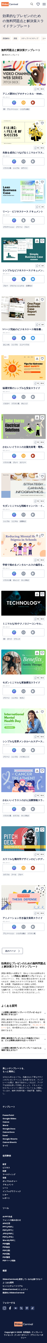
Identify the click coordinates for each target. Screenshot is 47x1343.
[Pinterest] (27, 1308)
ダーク (9, 639)
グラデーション (8, 227)
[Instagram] (4, 1308)
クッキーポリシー (21, 1335)
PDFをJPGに (8, 1237)
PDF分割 (6, 1250)
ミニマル (14, 521)
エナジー (23, 462)
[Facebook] (10, 1308)
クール (13, 874)
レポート (6, 1198)
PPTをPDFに (8, 1226)
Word (5, 1125)
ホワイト (24, 168)
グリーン (19, 227)
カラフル (16, 816)
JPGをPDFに (8, 1233)
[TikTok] (32, 1308)
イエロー (6, 403)
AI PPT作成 (7, 1216)
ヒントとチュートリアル (13, 1286)
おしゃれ (6, 344)
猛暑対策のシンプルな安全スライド (21, 388)
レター (5, 1194)
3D (4, 109)
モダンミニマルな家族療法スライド (21, 682)
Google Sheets (10, 1139)
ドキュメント (8, 1184)
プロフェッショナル (17, 286)
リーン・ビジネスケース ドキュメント (23, 211)
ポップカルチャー (10, 1181)
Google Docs (9, 1128)
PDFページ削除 (9, 1260)
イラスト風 (7, 168)
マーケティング (9, 1174)
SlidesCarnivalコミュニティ (15, 1289)
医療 (4, 1171)
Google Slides (9, 1118)
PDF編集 (6, 1243)
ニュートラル (24, 344)
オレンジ (24, 403)
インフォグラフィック (12, 1191)
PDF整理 (6, 1257)
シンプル (16, 168)
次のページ (10, 950)
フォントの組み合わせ (12, 1220)
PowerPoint (8, 1115)
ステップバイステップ (29, 38)
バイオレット (24, 757)
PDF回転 (6, 1254)
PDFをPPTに (8, 1230)
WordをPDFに (9, 1240)
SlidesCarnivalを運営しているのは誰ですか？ (23, 1279)
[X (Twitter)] (21, 1308)
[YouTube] (15, 1308)
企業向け (29, 286)
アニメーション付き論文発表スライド (23, 918)
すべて (5, 1145)
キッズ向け (25, 580)
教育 (4, 1164)
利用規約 (27, 1332)
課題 (15, 38)
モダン (22, 698)
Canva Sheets (10, 1142)
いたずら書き (25, 109)
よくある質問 (8, 1282)
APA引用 (6, 1223)
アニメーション (12, 109)
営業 (4, 1177)
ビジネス (6, 1167)
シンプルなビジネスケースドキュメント (24, 270)
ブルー (26, 227)
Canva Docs (8, 1132)
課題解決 (6, 38)
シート (5, 1188)
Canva (6, 1122)
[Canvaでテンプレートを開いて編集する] (14, 102)
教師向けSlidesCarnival (13, 1292)
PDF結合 (6, 1247)
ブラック (17, 639)
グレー (15, 462)
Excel (5, 1135)
